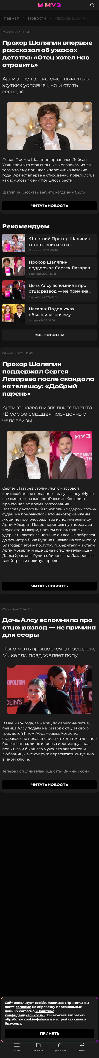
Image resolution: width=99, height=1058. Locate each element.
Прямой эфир (60, 1050)
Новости (38, 1050)
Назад (82, 1050)
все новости (49, 335)
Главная (10, 18)
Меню (17, 1050)
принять (49, 1033)
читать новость (49, 206)
